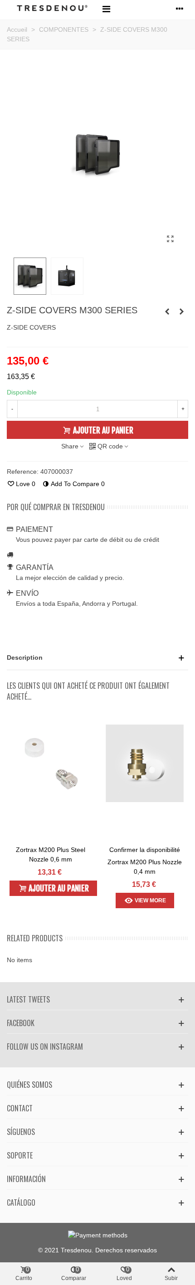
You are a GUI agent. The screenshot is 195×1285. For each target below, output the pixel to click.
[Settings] (179, 8)
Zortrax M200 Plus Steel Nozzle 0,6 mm (50, 854)
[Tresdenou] (52, 9)
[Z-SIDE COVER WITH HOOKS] (170, 239)
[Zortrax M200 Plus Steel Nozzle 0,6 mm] (50, 763)
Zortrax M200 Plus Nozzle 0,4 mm (144, 866)
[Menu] (106, 8)
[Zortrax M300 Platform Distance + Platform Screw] (181, 311)
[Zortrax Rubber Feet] (167, 311)
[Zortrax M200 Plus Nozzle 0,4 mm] (144, 763)
